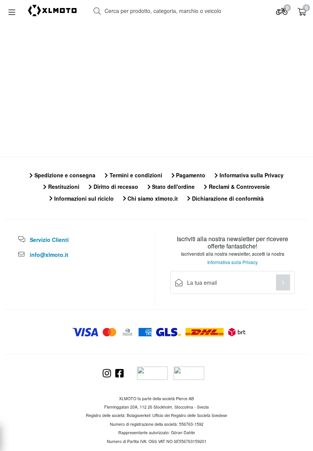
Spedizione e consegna (64, 175)
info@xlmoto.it (49, 254)
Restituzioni (63, 186)
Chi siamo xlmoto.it (152, 198)
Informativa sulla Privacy (251, 175)
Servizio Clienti (49, 239)
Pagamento (189, 175)
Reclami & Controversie (238, 186)
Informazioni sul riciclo (83, 198)
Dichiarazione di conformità (227, 198)
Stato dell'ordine (172, 186)
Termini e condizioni (135, 175)
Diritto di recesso (115, 186)
